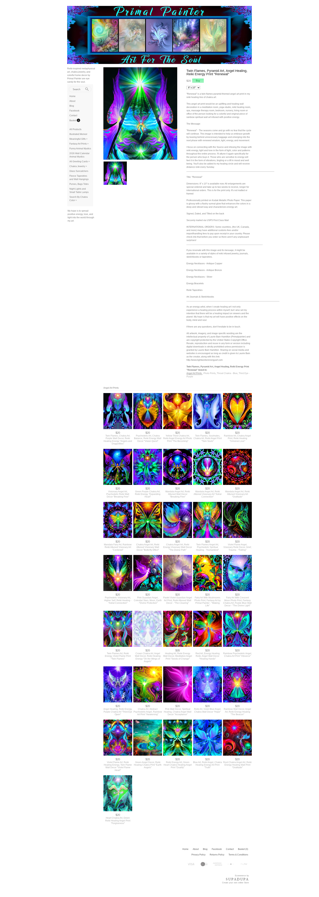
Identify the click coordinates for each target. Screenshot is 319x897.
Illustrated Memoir (78, 134)
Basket (73, 120)
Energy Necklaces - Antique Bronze (204, 270)
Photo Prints (209, 373)
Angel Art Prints (194, 373)
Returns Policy (217, 854)
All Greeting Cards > (79, 161)
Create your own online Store (235, 882)
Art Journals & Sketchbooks (200, 296)
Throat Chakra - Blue (227, 373)
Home (72, 96)
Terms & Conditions (238, 854)
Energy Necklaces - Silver (199, 277)
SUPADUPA (237, 879)
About (72, 101)
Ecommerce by (242, 875)
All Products (75, 129)
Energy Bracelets (195, 283)
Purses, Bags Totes (79, 184)
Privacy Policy (198, 854)
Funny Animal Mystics (80, 148)
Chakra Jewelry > (78, 166)
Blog (71, 106)
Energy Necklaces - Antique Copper (204, 263)
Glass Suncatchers (78, 171)
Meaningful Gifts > (78, 139)
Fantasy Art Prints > (79, 143)
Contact (73, 115)
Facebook (74, 110)
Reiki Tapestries (194, 290)
